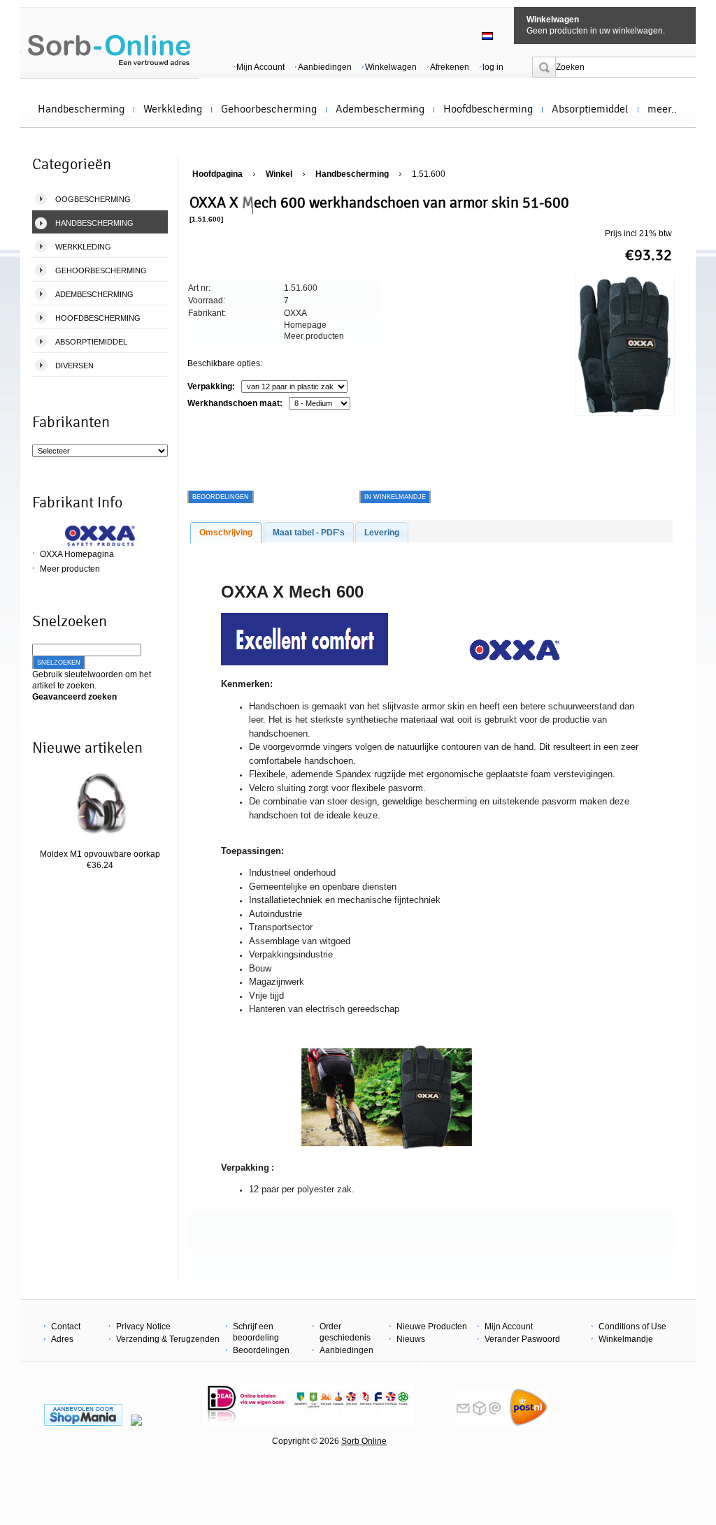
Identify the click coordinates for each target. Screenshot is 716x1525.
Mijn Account (260, 67)
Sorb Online (364, 1441)
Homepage (305, 325)
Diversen (74, 365)
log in (492, 67)
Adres (62, 1339)
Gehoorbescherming (269, 109)
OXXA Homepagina (77, 554)
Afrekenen (449, 67)
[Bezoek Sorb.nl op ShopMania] (83, 1423)
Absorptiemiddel (590, 109)
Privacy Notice (143, 1326)
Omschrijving (225, 532)
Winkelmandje (626, 1339)
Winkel (279, 174)
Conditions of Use (632, 1326)
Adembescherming (380, 109)
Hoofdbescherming (488, 109)
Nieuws (410, 1339)
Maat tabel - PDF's (309, 532)
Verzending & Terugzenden (168, 1339)
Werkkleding (172, 109)
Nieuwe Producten (431, 1326)
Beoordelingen (261, 1350)
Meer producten (70, 569)
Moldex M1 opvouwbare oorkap (100, 854)
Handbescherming (81, 109)
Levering (381, 532)
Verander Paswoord (522, 1339)
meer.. (662, 109)
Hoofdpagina (217, 174)
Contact (65, 1326)
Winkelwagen (553, 19)
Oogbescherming (93, 199)
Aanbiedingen (325, 67)
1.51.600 (428, 174)
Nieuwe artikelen (87, 747)
